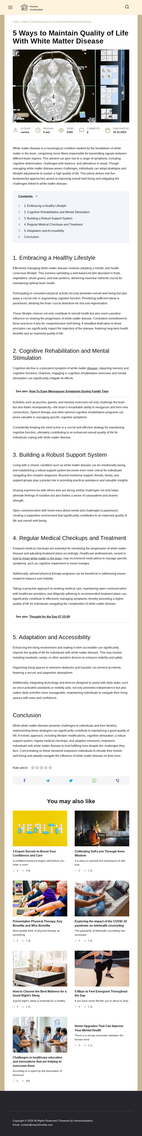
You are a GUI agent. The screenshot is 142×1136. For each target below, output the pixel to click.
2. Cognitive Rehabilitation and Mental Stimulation (57, 212)
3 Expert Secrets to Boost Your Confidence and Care (34, 853)
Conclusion (31, 236)
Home (16, 22)
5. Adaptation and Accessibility (44, 230)
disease (92, 368)
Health (22, 115)
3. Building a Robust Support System (48, 218)
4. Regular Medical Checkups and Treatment (53, 224)
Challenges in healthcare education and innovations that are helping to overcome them (37, 1061)
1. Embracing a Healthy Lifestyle (45, 205)
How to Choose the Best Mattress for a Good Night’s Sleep (40, 993)
